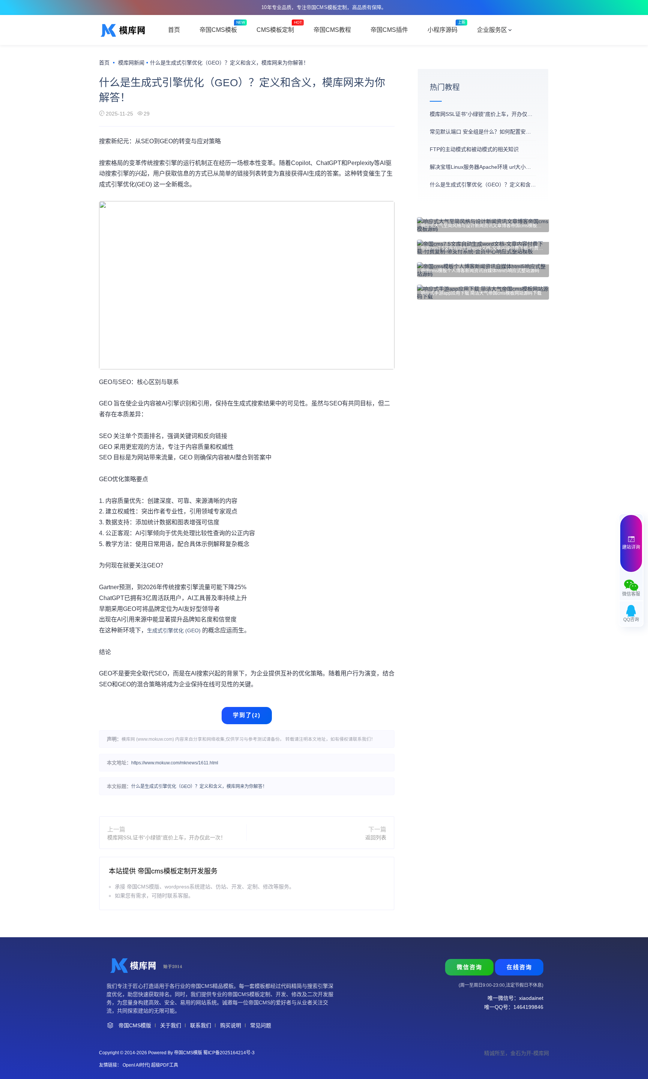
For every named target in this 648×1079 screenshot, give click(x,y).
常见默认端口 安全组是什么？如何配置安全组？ (483, 132)
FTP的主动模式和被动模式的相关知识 (474, 149)
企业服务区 (492, 30)
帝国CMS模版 (134, 1025)
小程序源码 (443, 30)
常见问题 (260, 1025)
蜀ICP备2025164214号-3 (229, 1052)
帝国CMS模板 (218, 30)
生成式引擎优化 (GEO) (174, 630)
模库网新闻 (131, 63)
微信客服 (631, 594)
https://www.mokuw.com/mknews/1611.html (174, 762)
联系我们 (200, 1025)
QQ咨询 (631, 619)
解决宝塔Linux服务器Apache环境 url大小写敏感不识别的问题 (483, 167)
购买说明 (230, 1025)
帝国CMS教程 (332, 30)
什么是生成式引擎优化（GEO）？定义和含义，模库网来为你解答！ (199, 786)
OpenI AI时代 (136, 1065)
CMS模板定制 (275, 30)
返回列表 (375, 837)
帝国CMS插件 (389, 30)
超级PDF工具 (164, 1065)
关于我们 (170, 1025)
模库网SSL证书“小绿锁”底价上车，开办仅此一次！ (166, 837)
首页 (174, 30)
